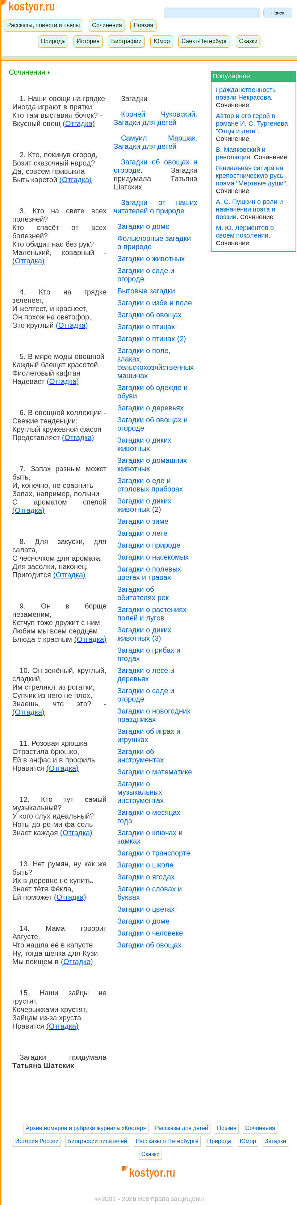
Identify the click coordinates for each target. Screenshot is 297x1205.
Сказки (248, 41)
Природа (53, 41)
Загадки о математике (154, 772)
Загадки (275, 1141)
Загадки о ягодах (146, 877)
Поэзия (143, 25)
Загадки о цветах (146, 909)
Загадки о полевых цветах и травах (149, 573)
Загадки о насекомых (153, 557)
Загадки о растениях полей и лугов (152, 614)
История (88, 41)
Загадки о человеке (150, 933)
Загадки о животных (151, 259)
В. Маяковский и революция (240, 153)
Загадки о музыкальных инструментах (140, 792)
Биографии (126, 41)
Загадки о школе (145, 865)
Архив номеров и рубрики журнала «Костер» (86, 1128)
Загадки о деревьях (150, 408)
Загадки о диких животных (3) (144, 634)
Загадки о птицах (146, 327)
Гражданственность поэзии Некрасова (246, 93)
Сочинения (107, 25)
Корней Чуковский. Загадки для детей (155, 118)
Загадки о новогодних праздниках (154, 715)
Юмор (162, 41)
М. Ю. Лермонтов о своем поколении (245, 231)
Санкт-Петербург (204, 41)
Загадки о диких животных (144, 444)
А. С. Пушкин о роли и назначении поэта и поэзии (249, 209)
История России (37, 1141)
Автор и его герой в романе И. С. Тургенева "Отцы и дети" (252, 123)
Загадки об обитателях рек (143, 593)
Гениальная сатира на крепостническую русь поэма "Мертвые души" (251, 175)
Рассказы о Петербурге (167, 1141)
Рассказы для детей (181, 1128)
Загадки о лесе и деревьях (145, 674)
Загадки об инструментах (140, 756)
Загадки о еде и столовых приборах (150, 485)
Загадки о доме (143, 226)
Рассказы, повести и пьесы (43, 25)
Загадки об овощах (149, 315)
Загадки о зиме (142, 521)
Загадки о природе (148, 545)
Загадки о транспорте (153, 853)
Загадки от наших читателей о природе (155, 206)
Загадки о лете (142, 533)
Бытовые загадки (146, 291)
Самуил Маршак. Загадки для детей (155, 142)
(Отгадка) (79, 123)
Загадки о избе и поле (154, 303)
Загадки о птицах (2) (151, 339)
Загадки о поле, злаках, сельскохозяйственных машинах (155, 363)
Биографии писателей (97, 1141)
